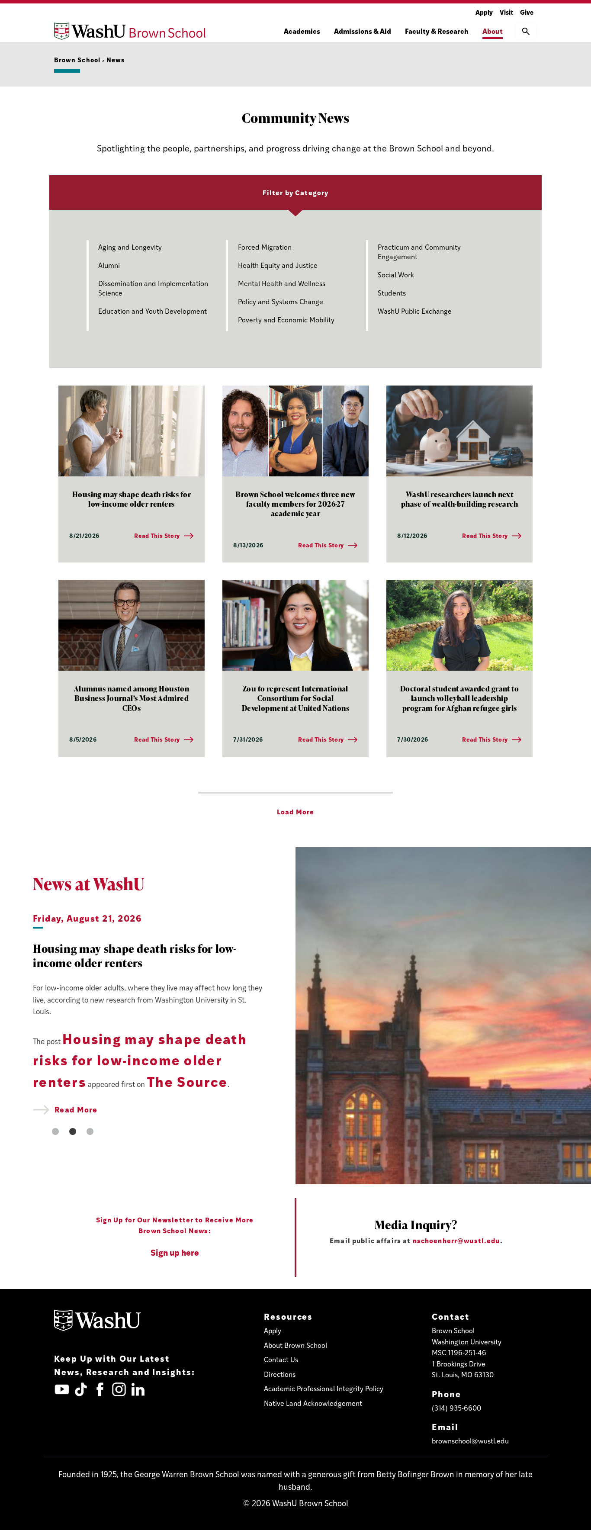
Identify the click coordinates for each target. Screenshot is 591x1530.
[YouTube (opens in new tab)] (62, 1389)
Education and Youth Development (152, 310)
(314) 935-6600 (456, 1407)
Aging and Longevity (130, 246)
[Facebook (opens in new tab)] (100, 1389)
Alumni (109, 265)
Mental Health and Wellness (281, 283)
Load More (295, 811)
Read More (75, 1109)
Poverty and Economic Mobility (286, 319)
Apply (484, 11)
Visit (506, 11)
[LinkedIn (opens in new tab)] (138, 1389)
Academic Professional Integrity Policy (323, 1388)
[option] (148, 1013)
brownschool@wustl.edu (470, 1440)
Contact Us (281, 1359)
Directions (280, 1374)
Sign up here (175, 1252)
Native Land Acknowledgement (313, 1403)
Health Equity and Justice (278, 265)
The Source (187, 1081)
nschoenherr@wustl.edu (456, 1240)
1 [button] (55, 1131)
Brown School (77, 59)
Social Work (396, 274)
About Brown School (295, 1345)
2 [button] (73, 1131)
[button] (526, 31)
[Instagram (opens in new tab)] (119, 1389)
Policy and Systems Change (280, 301)
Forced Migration (265, 246)
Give (526, 11)
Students (392, 292)
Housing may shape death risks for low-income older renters (140, 1060)
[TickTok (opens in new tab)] (81, 1389)
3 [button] (90, 1131)
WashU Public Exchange (415, 310)
